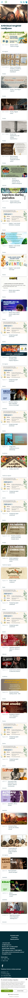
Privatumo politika (4, 988)
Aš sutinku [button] (7, 990)
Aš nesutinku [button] (20, 990)
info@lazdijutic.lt (6, 945)
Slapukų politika (14, 939)
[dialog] (14, 988)
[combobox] (26, 979)
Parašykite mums (6, 954)
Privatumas (14, 937)
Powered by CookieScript (14, 996)
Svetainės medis (14, 935)
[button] (14, 994)
